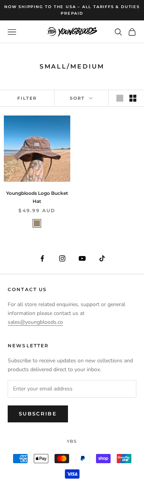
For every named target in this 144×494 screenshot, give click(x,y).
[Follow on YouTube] (82, 258)
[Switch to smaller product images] (132, 98)
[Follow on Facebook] (42, 258)
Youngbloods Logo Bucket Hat (37, 197)
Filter (27, 98)
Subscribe (38, 413)
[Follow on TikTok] (102, 258)
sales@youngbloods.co (35, 322)
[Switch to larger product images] (119, 98)
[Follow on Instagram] (62, 258)
